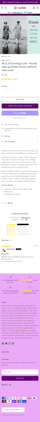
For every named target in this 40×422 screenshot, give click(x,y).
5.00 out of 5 (25, 217)
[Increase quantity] (11, 90)
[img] (6, 246)
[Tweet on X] (6, 203)
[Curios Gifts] (20, 7)
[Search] (7, 7)
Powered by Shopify (18, 415)
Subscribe (20, 378)
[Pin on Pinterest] (11, 203)
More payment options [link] (20, 118)
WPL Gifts (7, 56)
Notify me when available (20, 106)
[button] (6, 79)
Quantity (4, 86)
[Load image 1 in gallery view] (20, 34)
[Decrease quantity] (3, 90)
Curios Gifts (9, 415)
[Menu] (2, 7)
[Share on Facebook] (9, 203)
